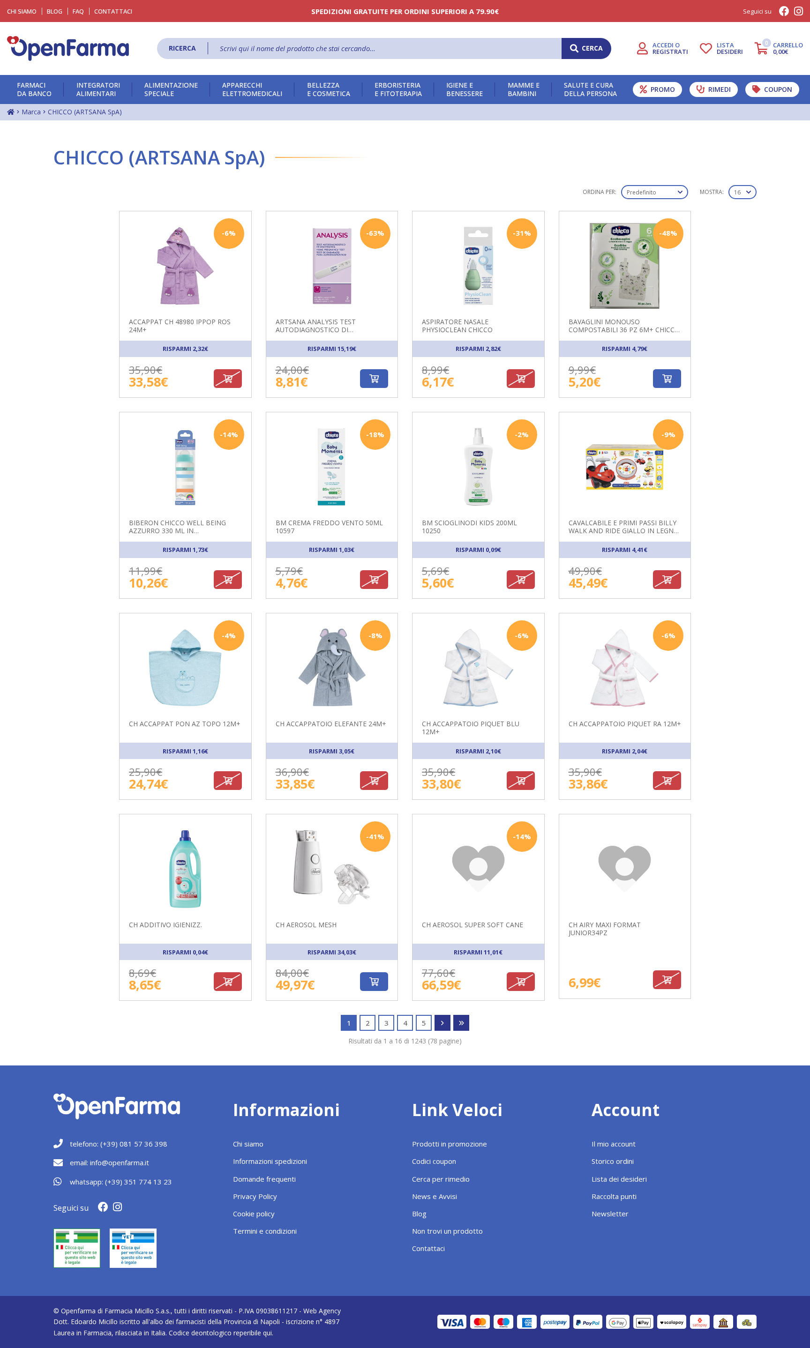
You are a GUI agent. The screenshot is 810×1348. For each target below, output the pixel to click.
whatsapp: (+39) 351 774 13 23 (121, 1181)
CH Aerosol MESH (306, 925)
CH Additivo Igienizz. (165, 925)
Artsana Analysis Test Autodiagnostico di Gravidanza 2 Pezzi (316, 326)
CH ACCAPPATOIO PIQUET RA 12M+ (625, 724)
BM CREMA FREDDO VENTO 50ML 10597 (329, 527)
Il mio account (614, 1143)
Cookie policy (254, 1213)
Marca (31, 111)
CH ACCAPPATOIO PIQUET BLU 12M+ (470, 728)
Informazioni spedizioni (270, 1161)
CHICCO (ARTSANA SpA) (85, 111)
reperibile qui (252, 1332)
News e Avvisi (434, 1196)
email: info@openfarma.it (109, 1162)
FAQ (78, 11)
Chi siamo (248, 1143)
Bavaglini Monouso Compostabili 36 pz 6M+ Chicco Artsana (624, 326)
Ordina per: (599, 192)
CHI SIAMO (22, 11)
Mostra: (712, 192)
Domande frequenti (264, 1179)
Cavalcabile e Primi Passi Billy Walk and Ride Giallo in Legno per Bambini (624, 527)
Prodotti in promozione (449, 1143)
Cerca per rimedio (441, 1179)
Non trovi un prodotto (447, 1231)
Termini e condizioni (265, 1231)
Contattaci (113, 11)
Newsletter (610, 1213)
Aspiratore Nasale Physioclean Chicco (457, 326)
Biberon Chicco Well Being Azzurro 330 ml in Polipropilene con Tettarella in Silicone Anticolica (184, 527)
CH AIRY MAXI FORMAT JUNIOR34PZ (605, 929)
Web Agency (322, 1310)
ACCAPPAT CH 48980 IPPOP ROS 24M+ (180, 326)
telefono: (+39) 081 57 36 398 (118, 1143)
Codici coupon (434, 1161)
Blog (54, 11)
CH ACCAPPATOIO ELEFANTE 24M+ (331, 724)
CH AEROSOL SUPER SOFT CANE (472, 925)
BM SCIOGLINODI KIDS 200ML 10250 (469, 527)
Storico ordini (613, 1161)
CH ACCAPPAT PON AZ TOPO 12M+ (184, 724)
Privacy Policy (255, 1196)
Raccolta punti (614, 1196)
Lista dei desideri (619, 1179)
